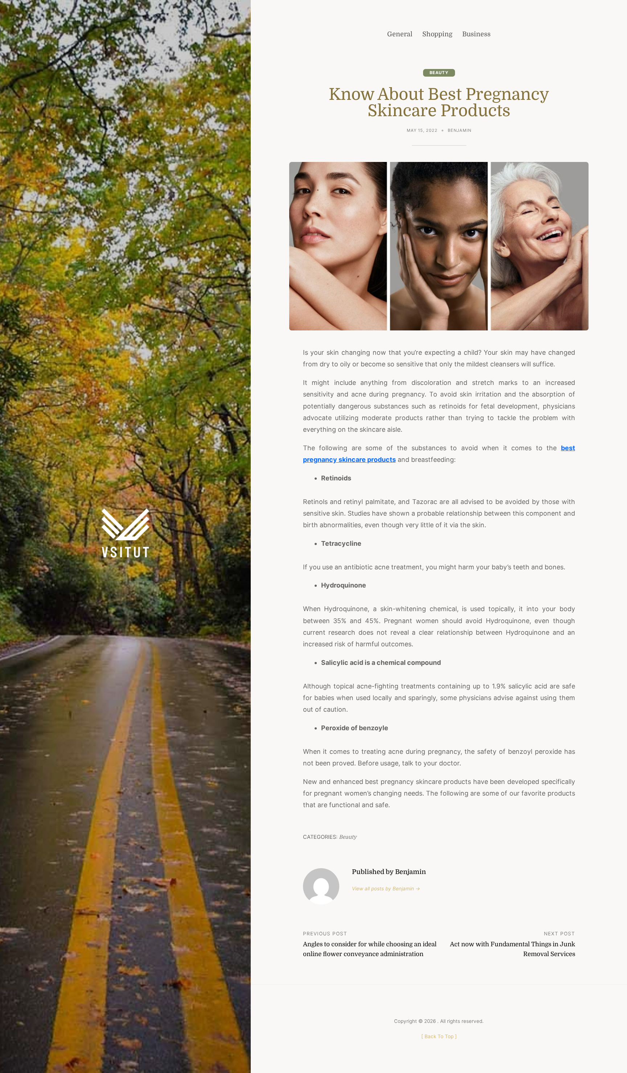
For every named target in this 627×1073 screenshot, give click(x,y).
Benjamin (459, 130)
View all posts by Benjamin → (386, 888)
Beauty (439, 72)
